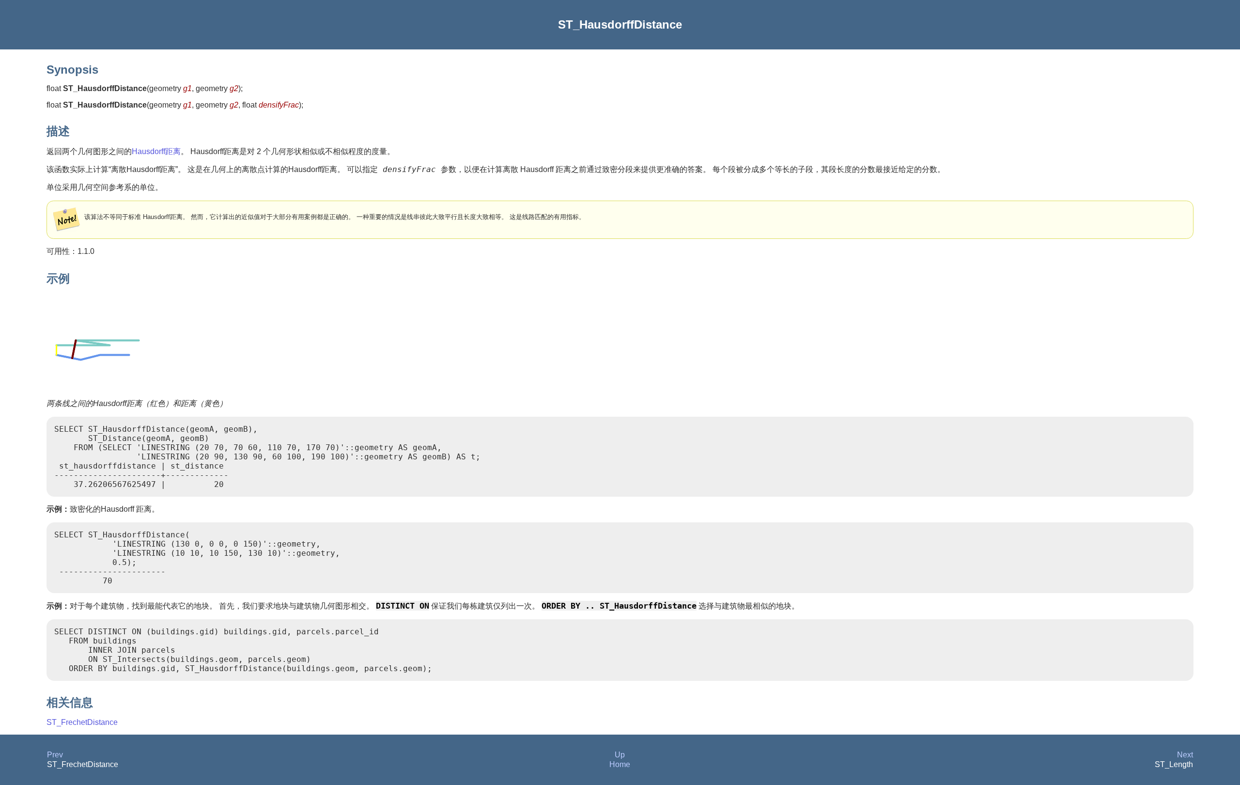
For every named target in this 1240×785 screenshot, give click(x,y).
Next (1185, 755)
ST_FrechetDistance (82, 722)
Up (620, 755)
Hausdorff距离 (156, 151)
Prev (55, 755)
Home (619, 764)
